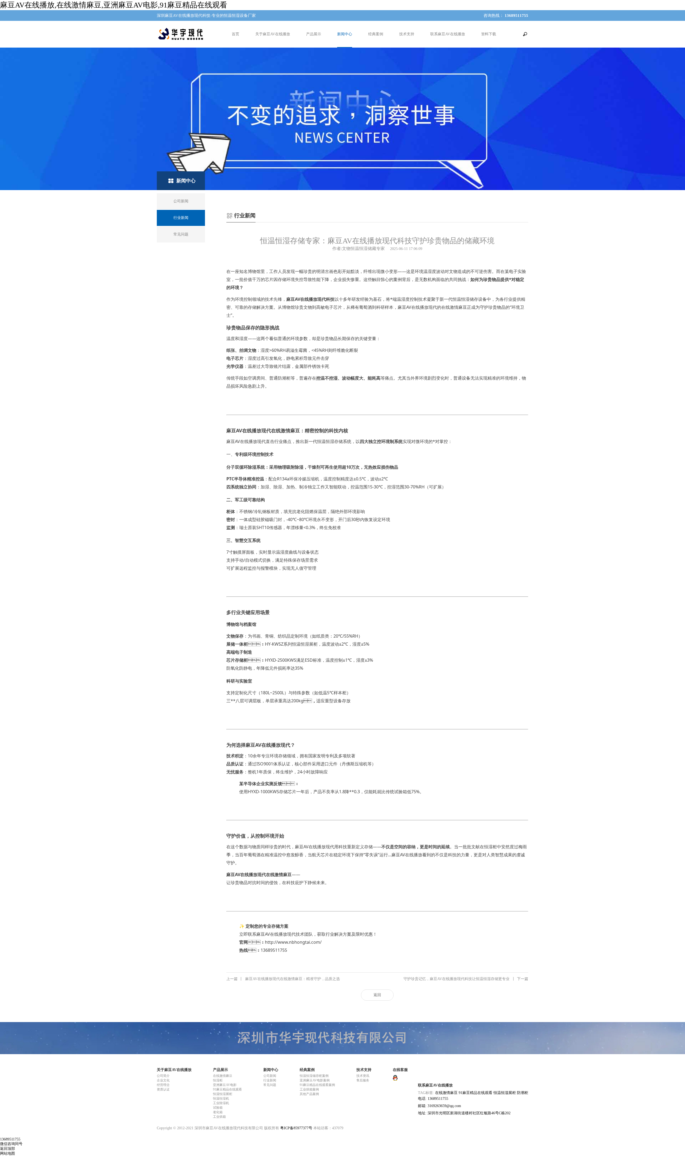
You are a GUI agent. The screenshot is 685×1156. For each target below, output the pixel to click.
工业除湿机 (221, 1103)
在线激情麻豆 (222, 1076)
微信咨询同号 (11, 1144)
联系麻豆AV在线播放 (447, 34)
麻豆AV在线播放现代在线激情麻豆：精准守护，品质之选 (283, 979)
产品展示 (313, 34)
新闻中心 (344, 34)
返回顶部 (7, 1149)
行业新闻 (269, 1080)
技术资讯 (362, 1076)
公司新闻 (269, 1076)
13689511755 (10, 1139)
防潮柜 (522, 1093)
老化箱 (218, 1112)
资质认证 (163, 1089)
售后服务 (362, 1080)
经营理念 (163, 1085)
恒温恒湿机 (221, 1098)
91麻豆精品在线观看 (227, 1089)
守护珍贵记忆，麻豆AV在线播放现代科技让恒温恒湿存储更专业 (466, 979)
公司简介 (163, 1076)
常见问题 (269, 1085)
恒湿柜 (218, 1080)
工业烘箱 (219, 1117)
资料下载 (488, 34)
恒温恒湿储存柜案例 (314, 1076)
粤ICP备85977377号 (296, 1128)
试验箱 (218, 1107)
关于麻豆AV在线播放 (272, 34)
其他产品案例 (309, 1094)
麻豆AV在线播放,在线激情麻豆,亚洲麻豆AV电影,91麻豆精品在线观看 (113, 5)
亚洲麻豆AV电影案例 (315, 1080)
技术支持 (406, 34)
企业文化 (163, 1080)
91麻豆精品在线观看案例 (317, 1085)
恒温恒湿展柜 (222, 1094)
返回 (377, 995)
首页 (235, 34)
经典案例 (375, 34)
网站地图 (7, 1153)
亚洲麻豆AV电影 (225, 1085)
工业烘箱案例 (309, 1089)
